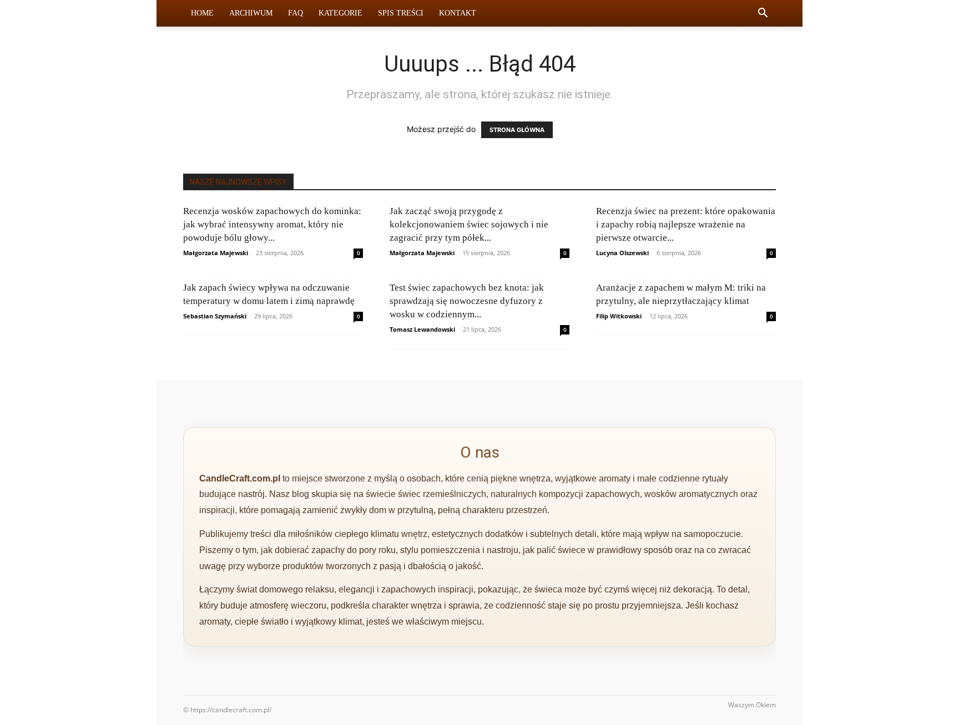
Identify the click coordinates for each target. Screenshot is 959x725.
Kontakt (457, 13)
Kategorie (340, 13)
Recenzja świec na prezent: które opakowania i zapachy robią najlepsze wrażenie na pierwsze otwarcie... (685, 224)
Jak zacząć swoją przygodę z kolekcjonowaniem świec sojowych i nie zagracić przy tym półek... (469, 224)
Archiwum (250, 13)
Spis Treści (400, 13)
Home (202, 13)
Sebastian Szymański (214, 316)
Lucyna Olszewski (622, 253)
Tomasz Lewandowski (422, 329)
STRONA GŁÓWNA (516, 130)
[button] (762, 14)
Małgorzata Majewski (215, 253)
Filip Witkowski (619, 316)
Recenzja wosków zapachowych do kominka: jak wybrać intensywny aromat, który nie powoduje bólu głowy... (272, 224)
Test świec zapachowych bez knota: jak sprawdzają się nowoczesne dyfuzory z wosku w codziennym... (467, 301)
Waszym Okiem (752, 704)
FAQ (295, 13)
